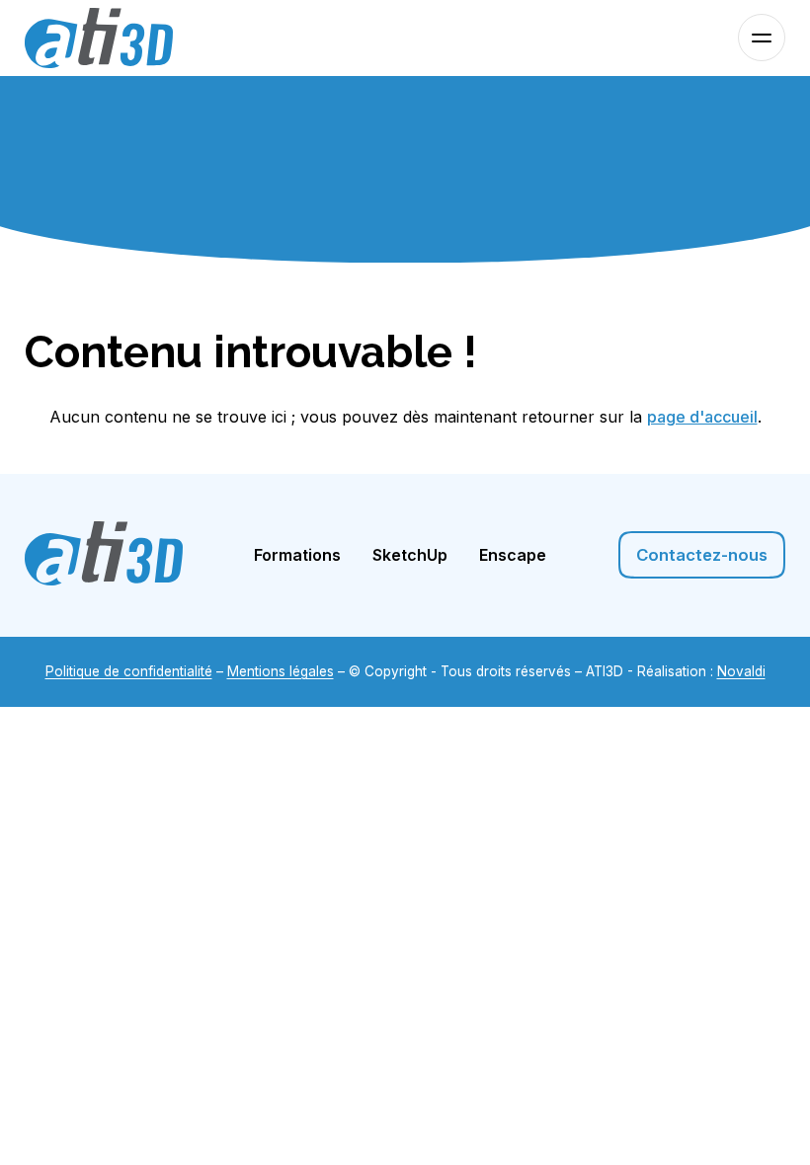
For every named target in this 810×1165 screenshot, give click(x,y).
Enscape (512, 555)
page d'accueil (702, 417)
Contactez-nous (702, 555)
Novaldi (741, 671)
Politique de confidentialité (128, 671)
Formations (297, 555)
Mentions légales (280, 671)
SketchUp (409, 555)
